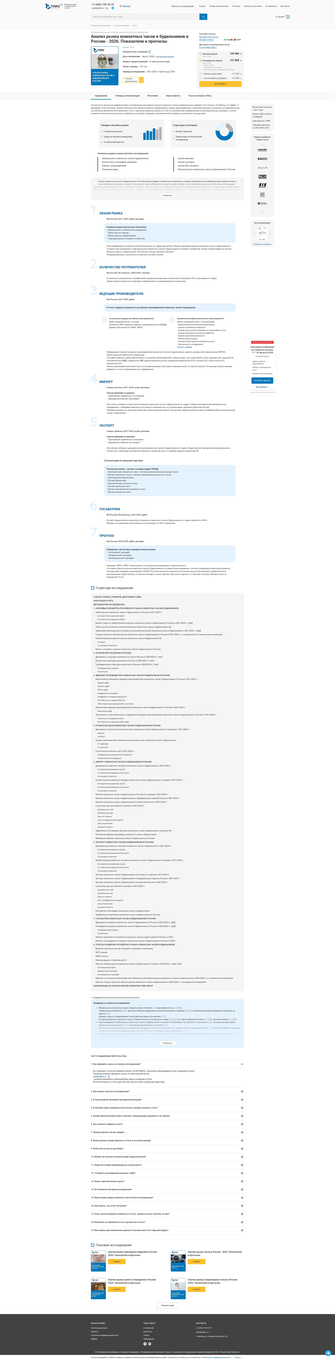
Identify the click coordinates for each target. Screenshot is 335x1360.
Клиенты (95, 1332)
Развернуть (168, 195)
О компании (271, 6)
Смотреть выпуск (262, 380)
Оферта (94, 1339)
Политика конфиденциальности (105, 1335)
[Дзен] (149, 1343)
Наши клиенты (173, 95)
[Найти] (203, 17)
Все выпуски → (262, 387)
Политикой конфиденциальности (216, 1357)
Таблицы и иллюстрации (127, 95)
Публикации (148, 1339)
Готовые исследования (101, 25)
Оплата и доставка (253, 6)
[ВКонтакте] (145, 1343)
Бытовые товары (121, 25)
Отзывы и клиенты (262, 244)
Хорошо (237, 1357)
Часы (134, 25)
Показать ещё (167, 1305)
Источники (152, 95)
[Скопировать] (107, 8)
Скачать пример (184, 347)
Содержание (101, 95)
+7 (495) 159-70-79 (103, 4)
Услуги (202, 6)
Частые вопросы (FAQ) (199, 95)
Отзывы (236, 6)
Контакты (285, 6)
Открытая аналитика (219, 6)
